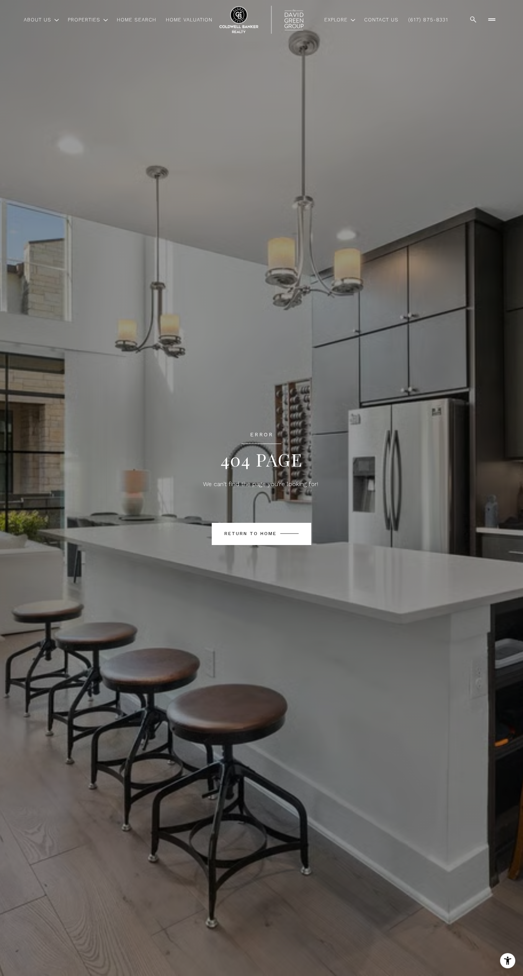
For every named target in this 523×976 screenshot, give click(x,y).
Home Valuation (189, 20)
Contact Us (381, 20)
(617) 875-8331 (428, 20)
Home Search (136, 20)
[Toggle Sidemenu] (491, 19)
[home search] (473, 19)
